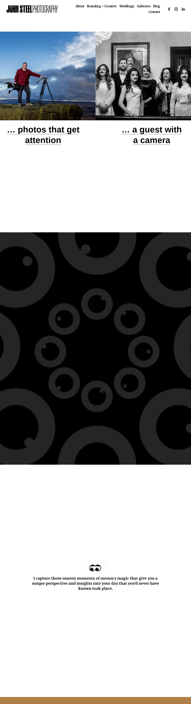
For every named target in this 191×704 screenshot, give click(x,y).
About (80, 6)
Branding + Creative (102, 6)
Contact (154, 12)
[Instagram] (176, 9)
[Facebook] (169, 9)
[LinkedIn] (183, 9)
